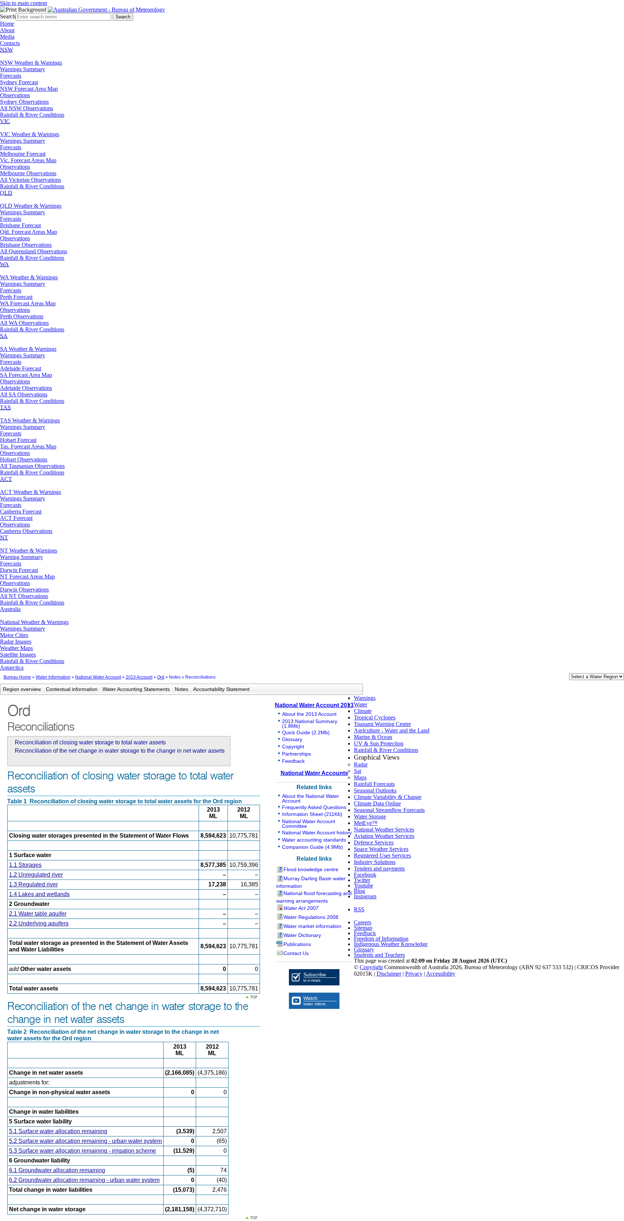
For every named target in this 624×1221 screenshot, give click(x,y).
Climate (363, 711)
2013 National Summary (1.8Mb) (309, 723)
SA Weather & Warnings (28, 349)
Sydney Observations (24, 102)
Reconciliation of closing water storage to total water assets (90, 742)
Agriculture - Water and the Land (391, 730)
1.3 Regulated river (33, 884)
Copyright (293, 746)
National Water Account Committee (308, 823)
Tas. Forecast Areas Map (28, 446)
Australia (10, 609)
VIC (5, 121)
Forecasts (10, 76)
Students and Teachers (379, 955)
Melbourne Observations (28, 173)
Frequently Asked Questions (314, 807)
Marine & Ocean (373, 737)
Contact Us (296, 953)
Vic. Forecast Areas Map (28, 160)
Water (360, 704)
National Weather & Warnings (34, 622)
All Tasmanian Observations (32, 466)
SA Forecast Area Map (26, 375)
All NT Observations (24, 596)
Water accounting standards (314, 840)
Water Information (53, 677)
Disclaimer (389, 974)
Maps (360, 777)
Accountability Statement (221, 689)
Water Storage (370, 816)
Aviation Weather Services (384, 836)
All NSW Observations (26, 108)
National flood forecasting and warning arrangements (314, 897)
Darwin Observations (24, 589)
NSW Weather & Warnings (31, 63)
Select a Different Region (561, 678)
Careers (362, 922)
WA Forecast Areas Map (28, 303)
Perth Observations (21, 316)
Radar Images (15, 642)
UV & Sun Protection (378, 743)
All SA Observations (23, 394)
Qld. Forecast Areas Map (28, 232)
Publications (297, 944)
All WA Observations (24, 323)
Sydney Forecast (19, 82)
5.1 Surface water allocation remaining (58, 1131)
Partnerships (296, 754)
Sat (357, 771)
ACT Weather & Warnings (30, 492)
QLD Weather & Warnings (30, 206)
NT (4, 537)
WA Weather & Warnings (29, 277)
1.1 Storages (25, 865)
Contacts (10, 43)
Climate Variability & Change (387, 797)
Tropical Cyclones (374, 717)
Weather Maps (16, 648)
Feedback (293, 761)
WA (4, 264)
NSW (6, 50)
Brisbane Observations (26, 245)
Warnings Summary (22, 69)
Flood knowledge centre (310, 869)
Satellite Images (18, 655)
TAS (5, 407)
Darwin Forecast (19, 570)
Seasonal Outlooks (375, 790)
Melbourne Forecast (23, 154)
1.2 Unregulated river (36, 875)
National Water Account (98, 677)
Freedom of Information (381, 939)
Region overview (22, 689)
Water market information (312, 926)
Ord (160, 677)
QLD (6, 193)
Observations (15, 95)
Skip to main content (23, 3)
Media (7, 37)
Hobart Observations (23, 459)
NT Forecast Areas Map (27, 576)
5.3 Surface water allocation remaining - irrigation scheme (82, 1151)
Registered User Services (382, 855)
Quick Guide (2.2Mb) (306, 732)
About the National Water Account (310, 798)
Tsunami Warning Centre (382, 724)
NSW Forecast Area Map (29, 89)
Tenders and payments (379, 868)
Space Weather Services (381, 849)
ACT (6, 479)
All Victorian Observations (30, 180)
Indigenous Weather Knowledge (391, 944)
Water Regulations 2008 (310, 917)
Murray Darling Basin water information (311, 882)
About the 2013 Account (309, 714)
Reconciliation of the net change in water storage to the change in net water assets (120, 751)
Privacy (413, 974)
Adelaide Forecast (20, 368)
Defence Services (374, 842)
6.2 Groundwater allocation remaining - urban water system (84, 1180)
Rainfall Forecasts (374, 784)
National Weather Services (384, 829)
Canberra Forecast (21, 511)
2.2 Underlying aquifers (39, 923)
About (7, 30)
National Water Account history (317, 832)
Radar (361, 764)
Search (8, 16)
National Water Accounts (314, 773)
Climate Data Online (377, 803)
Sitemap (363, 928)
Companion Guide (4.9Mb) (312, 847)
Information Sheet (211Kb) (312, 814)
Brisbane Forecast (20, 225)
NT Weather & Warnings (28, 550)
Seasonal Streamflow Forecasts (389, 810)
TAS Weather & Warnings (30, 420)
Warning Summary (21, 557)
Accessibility (440, 974)
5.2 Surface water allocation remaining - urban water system (85, 1141)
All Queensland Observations (33, 251)
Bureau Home (17, 677)
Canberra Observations (26, 531)
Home (7, 24)
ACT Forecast (16, 518)
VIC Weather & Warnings (29, 134)
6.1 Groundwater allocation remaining (57, 1170)
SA (4, 336)
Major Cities (14, 635)
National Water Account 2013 (314, 705)
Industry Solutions (374, 862)
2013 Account (139, 677)
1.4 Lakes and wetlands (39, 894)
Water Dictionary (302, 935)
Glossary (292, 739)
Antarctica (11, 668)
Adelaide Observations (26, 388)
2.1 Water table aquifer (37, 914)
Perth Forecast (16, 297)
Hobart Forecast (18, 440)
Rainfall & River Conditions (32, 115)
